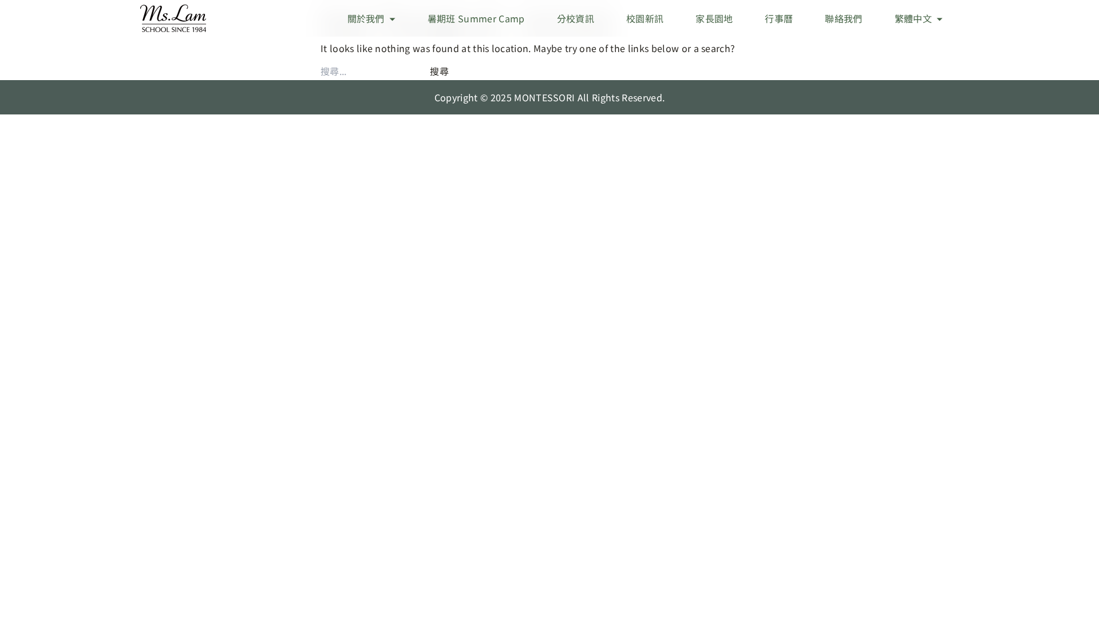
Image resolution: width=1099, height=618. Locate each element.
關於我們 (366, 18)
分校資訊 (575, 18)
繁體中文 (913, 18)
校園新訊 (644, 18)
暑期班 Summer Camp (476, 18)
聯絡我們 (843, 18)
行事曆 (779, 18)
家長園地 (714, 18)
